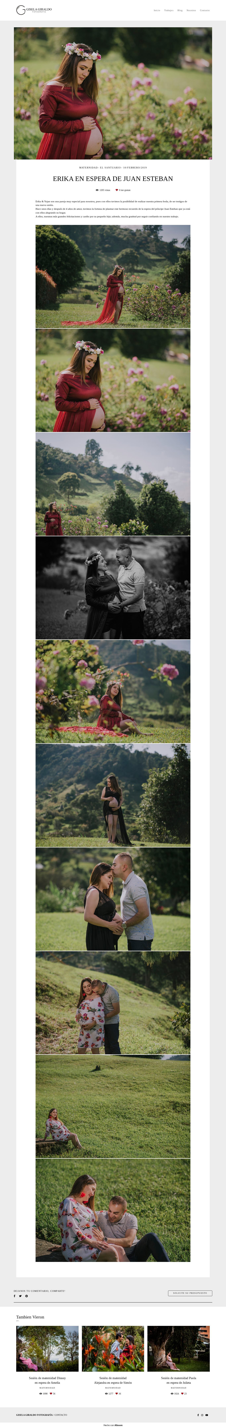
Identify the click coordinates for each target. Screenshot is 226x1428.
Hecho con (113, 1425)
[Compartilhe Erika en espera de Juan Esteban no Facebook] (15, 1296)
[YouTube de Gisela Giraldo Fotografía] (206, 1415)
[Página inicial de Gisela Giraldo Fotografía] (39, 10)
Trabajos (169, 10)
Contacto (205, 10)
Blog (180, 10)
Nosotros (191, 10)
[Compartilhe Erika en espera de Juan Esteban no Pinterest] (26, 1296)
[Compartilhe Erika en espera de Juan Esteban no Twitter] (20, 1296)
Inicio (157, 10)
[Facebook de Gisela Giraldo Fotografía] (198, 1415)
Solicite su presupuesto (190, 1293)
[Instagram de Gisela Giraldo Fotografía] (202, 1415)
